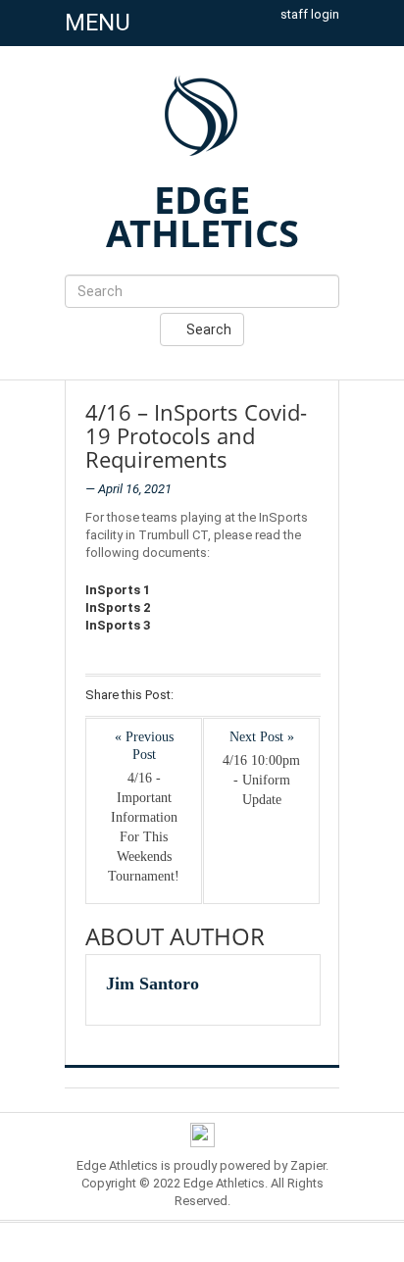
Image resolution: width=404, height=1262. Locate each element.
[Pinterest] (270, 696)
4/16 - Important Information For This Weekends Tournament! (143, 827)
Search (207, 329)
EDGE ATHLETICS (202, 216)
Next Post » (261, 737)
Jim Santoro (152, 983)
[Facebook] (193, 696)
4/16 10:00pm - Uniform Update (261, 780)
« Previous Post (144, 746)
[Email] (295, 696)
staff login (309, 14)
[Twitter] (219, 696)
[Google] (244, 696)
